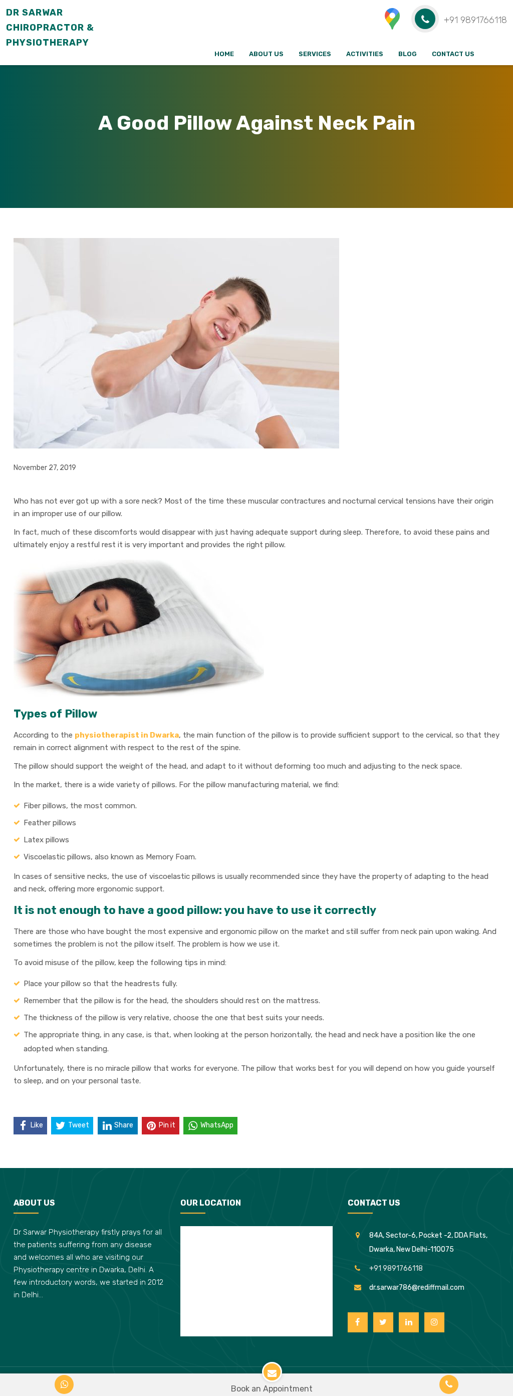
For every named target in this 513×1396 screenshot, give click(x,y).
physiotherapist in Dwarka (127, 735)
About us (266, 54)
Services (315, 54)
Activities (364, 54)
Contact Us (453, 54)
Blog (407, 54)
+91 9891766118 (396, 1268)
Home (224, 54)
